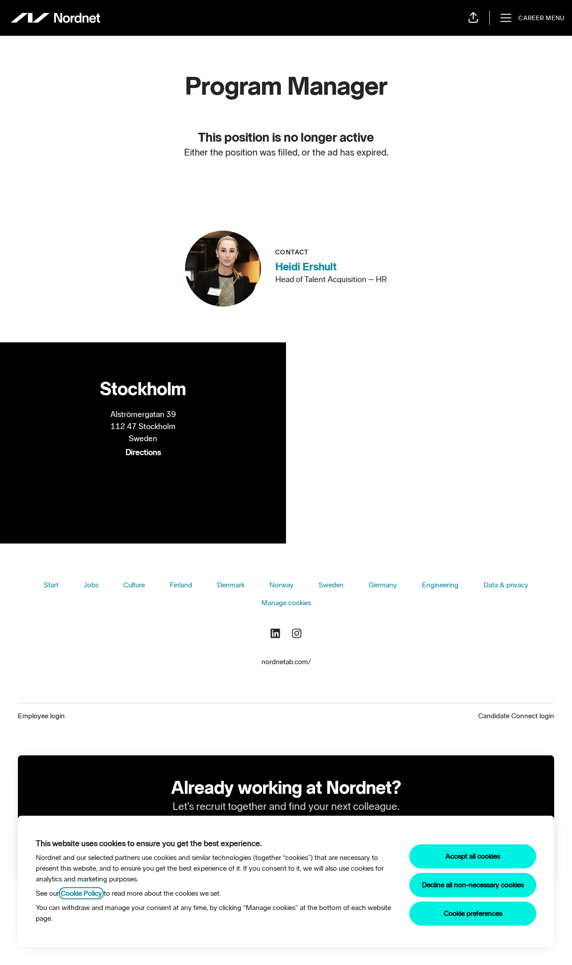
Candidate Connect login (516, 716)
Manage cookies (286, 602)
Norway (281, 585)
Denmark (230, 585)
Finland (181, 585)
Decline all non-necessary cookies (473, 885)
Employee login (41, 716)
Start (51, 585)
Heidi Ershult (305, 266)
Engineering (440, 585)
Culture (134, 585)
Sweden (331, 585)
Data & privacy (506, 585)
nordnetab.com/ (286, 661)
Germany (383, 585)
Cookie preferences (473, 913)
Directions (143, 452)
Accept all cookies (473, 856)
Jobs (91, 585)
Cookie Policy (81, 893)
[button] (473, 17)
